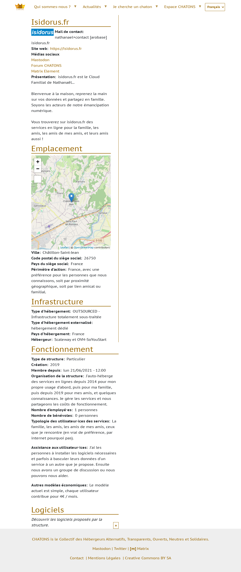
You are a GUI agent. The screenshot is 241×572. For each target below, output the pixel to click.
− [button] (37, 169)
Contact (77, 558)
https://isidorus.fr (66, 48)
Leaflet (64, 247)
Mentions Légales (104, 558)
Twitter (120, 548)
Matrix (139, 548)
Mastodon (40, 59)
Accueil (22, 6)
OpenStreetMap (84, 247)
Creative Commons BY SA (148, 558)
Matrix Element (45, 71)
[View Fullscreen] (37, 179)
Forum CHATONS (46, 65)
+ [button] (37, 162)
